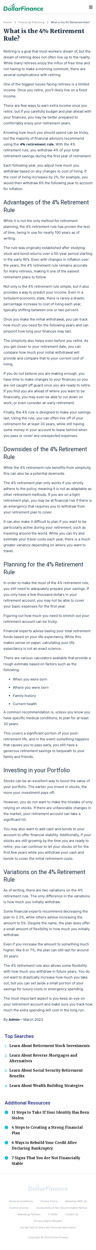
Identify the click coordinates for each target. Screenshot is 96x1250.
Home (7, 22)
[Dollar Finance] (48, 1187)
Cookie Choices (19, 1207)
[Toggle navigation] (91, 7)
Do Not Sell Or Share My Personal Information (48, 1227)
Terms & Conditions (21, 1201)
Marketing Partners (29, 1214)
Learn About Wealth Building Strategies (46, 1085)
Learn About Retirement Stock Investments (49, 1046)
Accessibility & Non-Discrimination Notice (61, 1207)
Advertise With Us (76, 1201)
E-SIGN (52, 1214)
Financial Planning (31, 22)
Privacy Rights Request (48, 1221)
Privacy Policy (49, 1201)
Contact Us (71, 1214)
